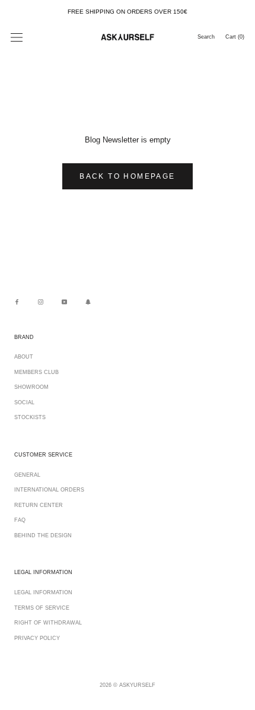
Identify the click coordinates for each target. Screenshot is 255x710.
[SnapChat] (88, 302)
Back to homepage (127, 176)
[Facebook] (17, 302)
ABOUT (23, 357)
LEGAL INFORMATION (43, 592)
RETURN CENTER (38, 505)
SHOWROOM (31, 387)
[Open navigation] (17, 37)
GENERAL (27, 475)
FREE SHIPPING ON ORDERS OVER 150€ (127, 11)
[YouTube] (64, 302)
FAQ (20, 520)
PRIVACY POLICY (37, 638)
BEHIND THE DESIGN (43, 535)
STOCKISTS (30, 417)
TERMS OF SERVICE (41, 608)
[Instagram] (40, 302)
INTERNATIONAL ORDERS (49, 490)
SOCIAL (24, 402)
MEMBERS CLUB (36, 372)
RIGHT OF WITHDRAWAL (48, 623)
